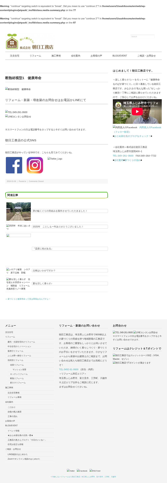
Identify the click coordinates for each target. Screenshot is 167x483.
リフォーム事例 (14, 397)
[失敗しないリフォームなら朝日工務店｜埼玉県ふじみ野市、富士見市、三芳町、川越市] (29, 35)
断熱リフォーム (17, 378)
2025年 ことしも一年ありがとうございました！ (58, 226)
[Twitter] (71, 471)
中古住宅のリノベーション (19, 346)
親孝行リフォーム (15, 351)
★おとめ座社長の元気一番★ (20, 435)
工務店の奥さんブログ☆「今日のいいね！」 (27, 440)
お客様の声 (96, 55)
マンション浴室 (19, 369)
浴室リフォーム (17, 365)
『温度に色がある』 (43, 248)
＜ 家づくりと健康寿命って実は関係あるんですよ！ (28, 299)
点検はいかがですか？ (44, 270)
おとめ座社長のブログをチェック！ (132, 136)
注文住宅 (14, 55)
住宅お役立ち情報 (15, 444)
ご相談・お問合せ (146, 55)
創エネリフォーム (18, 382)
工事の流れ (12, 416)
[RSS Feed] (95, 471)
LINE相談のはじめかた (18, 454)
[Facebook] (83, 471)
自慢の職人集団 (14, 412)
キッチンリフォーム (19, 374)
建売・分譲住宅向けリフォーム (21, 342)
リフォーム (35, 55)
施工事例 (56, 55)
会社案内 (75, 55)
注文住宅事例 (13, 393)
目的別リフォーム (15, 360)
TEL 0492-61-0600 (68, 369)
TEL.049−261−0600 (123, 155)
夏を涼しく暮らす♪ (42, 283)
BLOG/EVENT (120, 55)
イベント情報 (13, 431)
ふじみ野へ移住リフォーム (19, 355)
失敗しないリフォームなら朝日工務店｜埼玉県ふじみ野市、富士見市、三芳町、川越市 (84, 477)
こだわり (11, 407)
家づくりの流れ (133, 160)
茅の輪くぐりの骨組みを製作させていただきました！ (60, 211)
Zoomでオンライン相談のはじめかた (24, 459)
